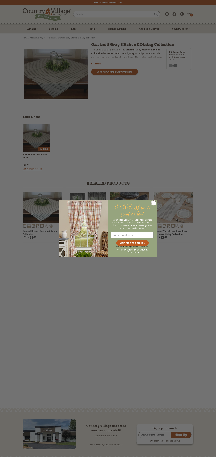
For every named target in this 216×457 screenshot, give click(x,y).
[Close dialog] (153, 203)
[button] (132, 243)
